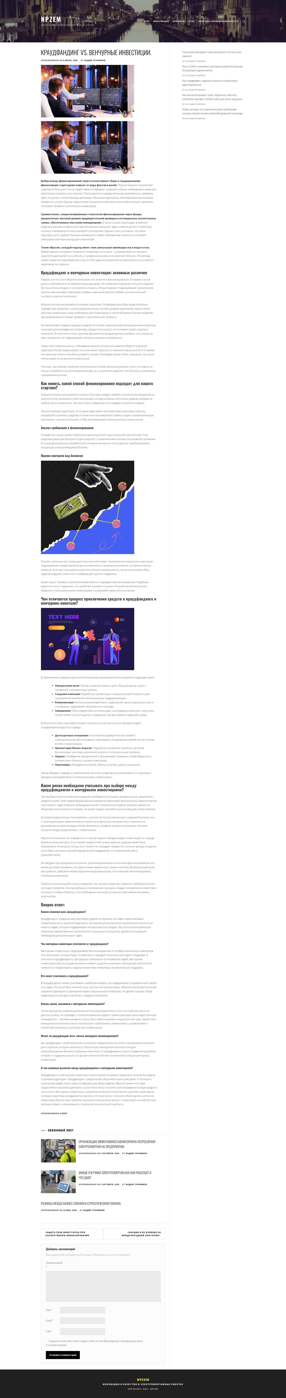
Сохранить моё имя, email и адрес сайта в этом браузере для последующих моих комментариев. (95, 1343)
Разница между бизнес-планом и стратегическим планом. (81, 1203)
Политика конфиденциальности (218, 21)
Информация (161, 21)
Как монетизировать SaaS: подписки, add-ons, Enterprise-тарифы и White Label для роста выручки (212, 97)
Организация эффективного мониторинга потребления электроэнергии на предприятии (117, 1144)
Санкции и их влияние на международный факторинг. (141, 1234)
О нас (191, 21)
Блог (147, 21)
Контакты (178, 21)
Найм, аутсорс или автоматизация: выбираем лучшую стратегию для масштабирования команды (212, 111)
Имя (49, 1310)
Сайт (48, 1331)
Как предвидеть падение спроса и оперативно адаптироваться (210, 82)
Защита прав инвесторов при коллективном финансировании (67, 1234)
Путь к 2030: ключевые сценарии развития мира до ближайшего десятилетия (212, 68)
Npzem (51, 19)
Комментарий (52, 1265)
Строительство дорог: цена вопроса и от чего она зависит (211, 54)
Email (50, 1320)
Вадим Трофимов (95, 60)
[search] (243, 21)
